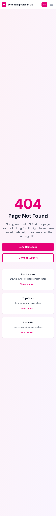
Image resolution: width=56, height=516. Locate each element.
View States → (28, 284)
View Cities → (28, 308)
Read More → (28, 332)
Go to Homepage (28, 246)
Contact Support (28, 257)
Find (44, 4)
